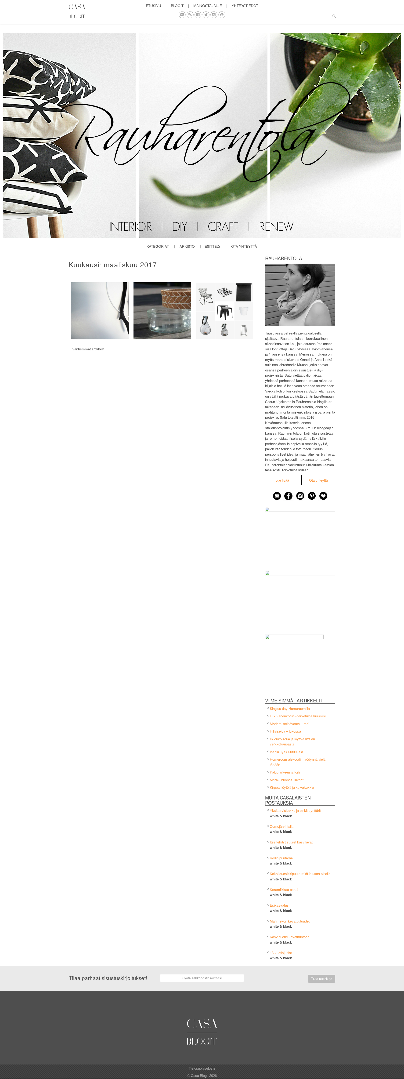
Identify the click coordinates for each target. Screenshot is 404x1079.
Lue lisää (282, 480)
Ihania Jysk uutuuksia (286, 751)
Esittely (212, 246)
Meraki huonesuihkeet (286, 779)
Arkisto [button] (187, 246)
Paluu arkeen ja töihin (286, 772)
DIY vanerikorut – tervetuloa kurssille (298, 715)
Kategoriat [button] (158, 246)
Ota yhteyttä (244, 246)
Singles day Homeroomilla (290, 708)
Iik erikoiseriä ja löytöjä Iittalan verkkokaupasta (292, 741)
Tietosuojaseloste (202, 1068)
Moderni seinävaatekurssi (289, 723)
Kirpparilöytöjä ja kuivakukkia (292, 787)
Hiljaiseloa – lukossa (285, 731)
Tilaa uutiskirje (321, 978)
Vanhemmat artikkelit (88, 348)
